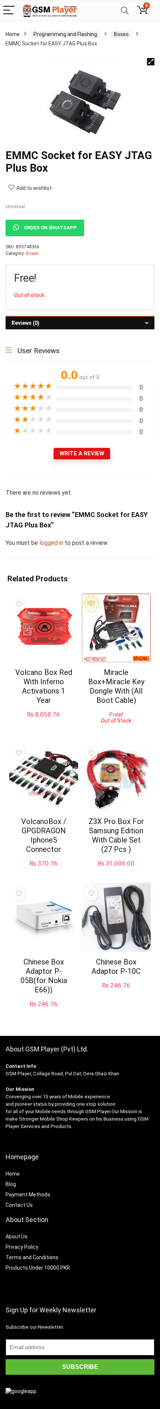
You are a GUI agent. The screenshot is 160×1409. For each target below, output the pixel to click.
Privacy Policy (22, 1247)
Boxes (121, 34)
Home (13, 34)
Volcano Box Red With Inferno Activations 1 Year (43, 686)
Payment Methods (28, 1195)
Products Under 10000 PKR (38, 1268)
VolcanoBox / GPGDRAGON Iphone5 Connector (43, 835)
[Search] (125, 10)
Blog (11, 1184)
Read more (116, 730)
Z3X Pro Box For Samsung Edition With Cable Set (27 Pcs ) (116, 835)
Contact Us (19, 1205)
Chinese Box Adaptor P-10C (116, 966)
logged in (52, 542)
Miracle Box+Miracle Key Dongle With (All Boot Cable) (116, 686)
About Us (17, 1237)
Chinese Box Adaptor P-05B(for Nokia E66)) (43, 975)
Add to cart (43, 721)
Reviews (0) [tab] (25, 323)
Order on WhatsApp (50, 227)
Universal (15, 206)
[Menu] (9, 10)
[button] (150, 61)
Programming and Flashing (65, 34)
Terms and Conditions (32, 1257)
